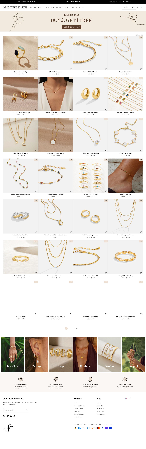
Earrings (67, 7)
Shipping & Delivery (79, 406)
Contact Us (77, 411)
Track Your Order (78, 408)
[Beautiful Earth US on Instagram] (4, 416)
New (39, 7)
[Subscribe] (27, 410)
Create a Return (78, 417)
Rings (52, 7)
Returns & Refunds (79, 414)
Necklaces (59, 7)
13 (76, 328)
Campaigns (79, 7)
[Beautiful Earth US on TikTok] (14, 416)
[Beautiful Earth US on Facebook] (8, 416)
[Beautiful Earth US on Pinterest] (11, 416)
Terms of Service (100, 411)
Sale (73, 7)
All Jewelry (33, 7)
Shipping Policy (100, 414)
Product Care (99, 406)
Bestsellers (46, 7)
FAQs (75, 403)
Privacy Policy (100, 408)
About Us (98, 403)
